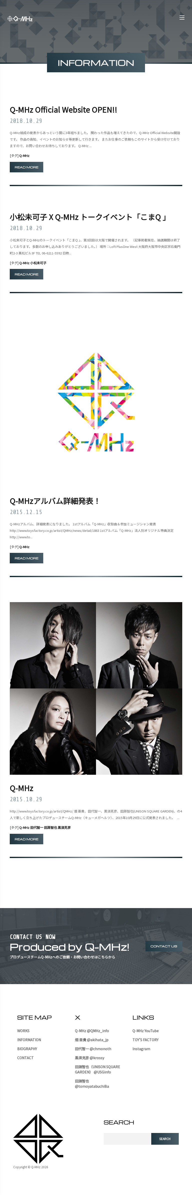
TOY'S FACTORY (145, 1039)
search (164, 1138)
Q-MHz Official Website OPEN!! (63, 109)
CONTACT (25, 1057)
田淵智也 (50, 827)
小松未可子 (38, 262)
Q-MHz (24, 155)
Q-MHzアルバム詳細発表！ (55, 500)
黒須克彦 (64, 827)
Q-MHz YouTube (145, 1030)
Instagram (141, 1048)
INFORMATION (29, 1039)
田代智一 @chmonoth (93, 1048)
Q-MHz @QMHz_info (92, 1030)
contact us (163, 946)
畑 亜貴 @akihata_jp (91, 1039)
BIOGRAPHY (27, 1048)
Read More (26, 167)
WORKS (23, 1030)
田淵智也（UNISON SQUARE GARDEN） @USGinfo (97, 1069)
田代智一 (36, 827)
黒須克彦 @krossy (89, 1057)
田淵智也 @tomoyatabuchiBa (92, 1083)
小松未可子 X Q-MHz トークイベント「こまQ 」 (90, 216)
